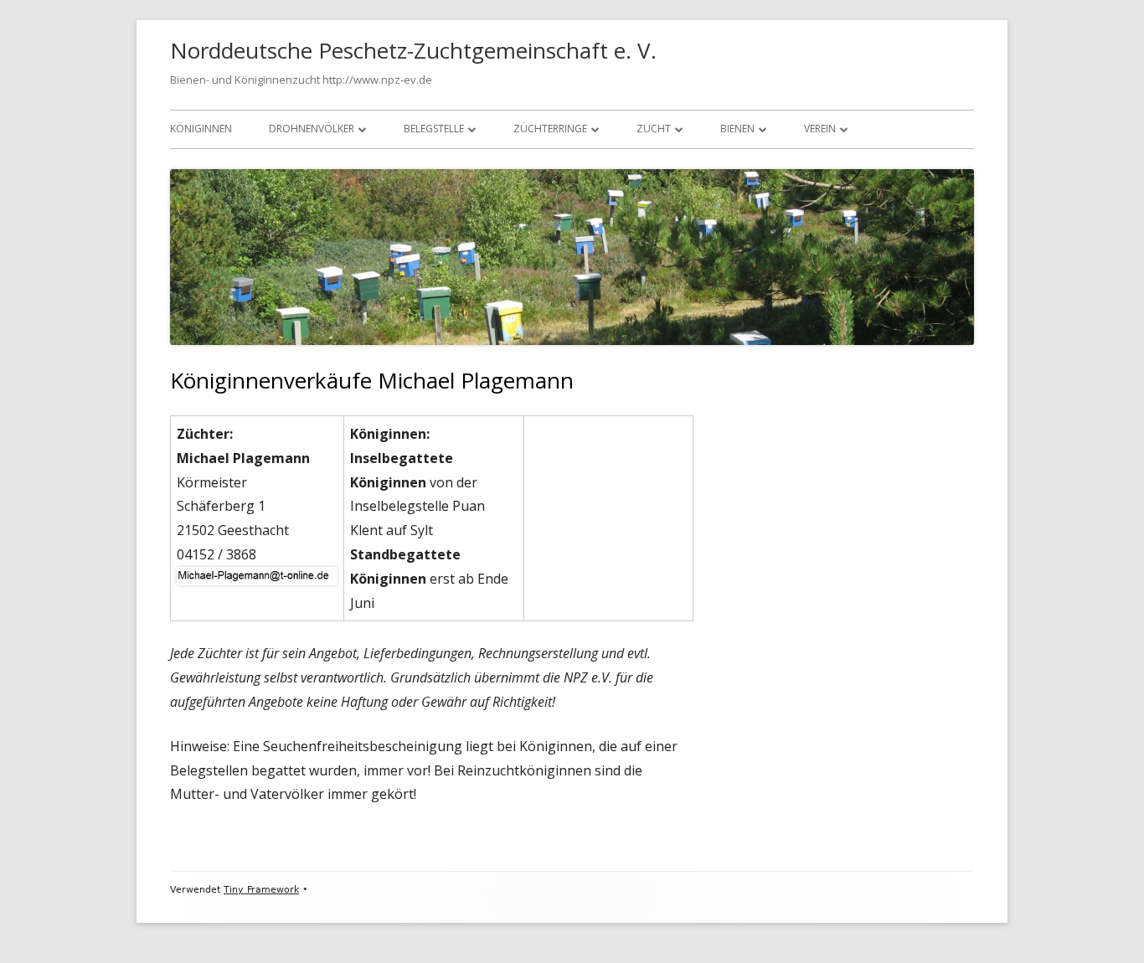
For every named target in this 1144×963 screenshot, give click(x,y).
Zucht (653, 128)
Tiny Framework (261, 889)
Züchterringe (550, 128)
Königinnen (201, 128)
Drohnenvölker (311, 128)
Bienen (737, 128)
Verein (820, 128)
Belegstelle (434, 128)
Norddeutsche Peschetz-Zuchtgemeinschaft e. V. (413, 50)
